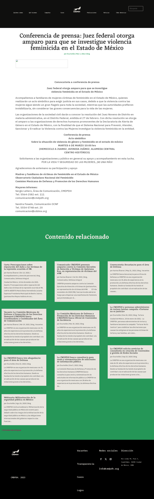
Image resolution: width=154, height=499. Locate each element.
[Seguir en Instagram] (110, 459)
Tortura (141, 315)
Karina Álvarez (13, 273)
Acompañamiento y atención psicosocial (20, 276)
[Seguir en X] (106, 459)
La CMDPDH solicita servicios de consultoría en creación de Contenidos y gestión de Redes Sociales (129, 351)
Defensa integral (22, 278)
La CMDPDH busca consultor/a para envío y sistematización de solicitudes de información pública (76, 359)
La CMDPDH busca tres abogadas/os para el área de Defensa (22, 359)
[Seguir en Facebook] (101, 459)
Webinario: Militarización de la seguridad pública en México (19, 399)
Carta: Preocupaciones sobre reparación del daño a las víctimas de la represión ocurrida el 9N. (23, 267)
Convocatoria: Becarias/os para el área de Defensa (129, 266)
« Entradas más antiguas (11, 430)
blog (88, 54)
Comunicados (9, 278)
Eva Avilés (71, 54)
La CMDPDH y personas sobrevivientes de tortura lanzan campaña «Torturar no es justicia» (129, 309)
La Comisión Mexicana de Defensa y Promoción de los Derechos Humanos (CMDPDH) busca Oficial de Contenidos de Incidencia (77, 317)
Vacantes (39, 324)
